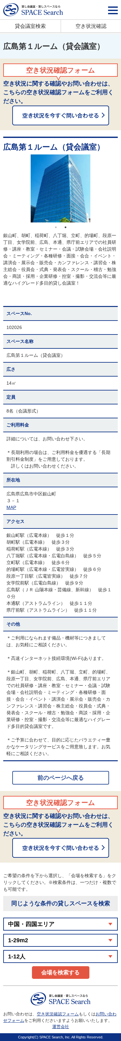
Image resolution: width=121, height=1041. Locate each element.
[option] (60, 188)
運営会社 (60, 1026)
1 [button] (56, 227)
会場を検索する (60, 972)
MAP (11, 507)
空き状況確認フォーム (58, 1014)
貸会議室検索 (30, 26)
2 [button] (65, 227)
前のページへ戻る (60, 778)
